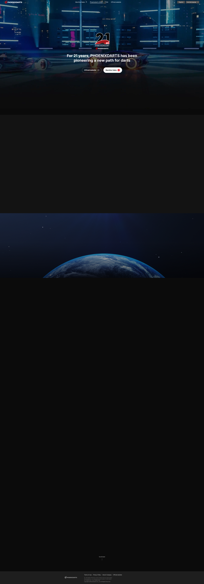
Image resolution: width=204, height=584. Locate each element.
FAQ (107, 2)
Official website (116, 2)
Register (181, 2)
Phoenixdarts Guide (96, 2)
